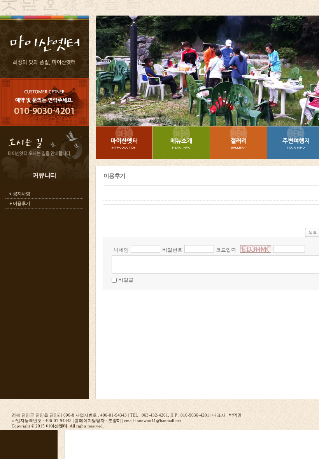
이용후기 (21, 203)
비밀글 (125, 280)
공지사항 (21, 193)
